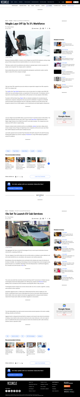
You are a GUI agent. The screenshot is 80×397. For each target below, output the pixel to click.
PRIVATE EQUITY (15, 5)
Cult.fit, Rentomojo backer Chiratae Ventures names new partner (67, 45)
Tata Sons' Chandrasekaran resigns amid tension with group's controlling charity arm (68, 73)
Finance (64, 56)
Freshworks (28, 134)
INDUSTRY (37, 5)
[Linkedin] (49, 28)
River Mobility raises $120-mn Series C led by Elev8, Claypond (41, 351)
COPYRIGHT (31, 388)
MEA (77, 2)
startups (34, 126)
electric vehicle (15, 336)
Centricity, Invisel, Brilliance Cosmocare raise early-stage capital (20, 351)
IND (74, 2)
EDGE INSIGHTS (55, 391)
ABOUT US (31, 382)
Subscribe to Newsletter (15, 188)
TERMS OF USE (43, 382)
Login (63, 2)
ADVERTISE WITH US (33, 384)
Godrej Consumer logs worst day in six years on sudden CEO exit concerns (68, 65)
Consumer (64, 62)
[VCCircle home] (4, 2)
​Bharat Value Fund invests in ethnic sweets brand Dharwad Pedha (67, 271)
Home (6, 20)
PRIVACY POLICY (32, 391)
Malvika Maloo (10, 26)
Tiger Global (16, 91)
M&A (29, 5)
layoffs (8, 91)
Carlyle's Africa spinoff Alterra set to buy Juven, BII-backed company (68, 257)
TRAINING (54, 388)
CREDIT (32, 5)
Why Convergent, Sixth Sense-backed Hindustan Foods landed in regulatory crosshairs (68, 250)
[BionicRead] (41, 28)
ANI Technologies (31, 336)
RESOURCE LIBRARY (44, 388)
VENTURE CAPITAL (22, 5)
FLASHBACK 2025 (57, 5)
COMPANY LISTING (44, 384)
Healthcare (65, 49)
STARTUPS (64, 5)
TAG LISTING (43, 386)
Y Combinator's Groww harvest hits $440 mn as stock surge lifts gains (31, 166)
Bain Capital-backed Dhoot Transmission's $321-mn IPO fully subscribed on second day (31, 352)
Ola (22, 265)
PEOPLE (43, 5)
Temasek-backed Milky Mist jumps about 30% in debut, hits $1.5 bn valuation (68, 278)
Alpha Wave (34, 119)
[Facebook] (45, 28)
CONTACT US (31, 386)
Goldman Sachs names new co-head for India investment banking (68, 80)
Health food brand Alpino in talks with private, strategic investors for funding (68, 264)
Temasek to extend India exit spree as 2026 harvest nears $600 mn (67, 235)
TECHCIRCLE (54, 384)
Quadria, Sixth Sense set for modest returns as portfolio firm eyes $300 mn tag (68, 242)
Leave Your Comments (40, 176)
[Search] (59, 2)
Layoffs (32, 151)
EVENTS (54, 386)
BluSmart (41, 281)
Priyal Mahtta (10, 217)
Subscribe (69, 2)
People (10, 20)
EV (22, 336)
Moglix (21, 98)
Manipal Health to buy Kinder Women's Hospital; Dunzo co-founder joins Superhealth (67, 52)
